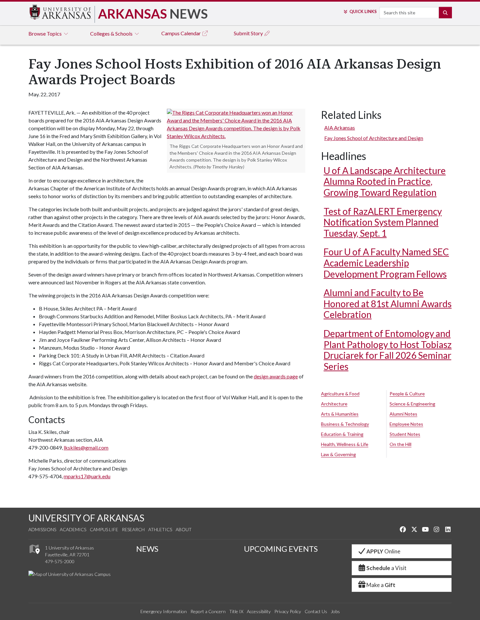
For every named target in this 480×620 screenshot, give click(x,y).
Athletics (160, 529)
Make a (380, 584)
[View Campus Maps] (34, 555)
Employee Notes (406, 424)
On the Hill (400, 444)
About (184, 529)
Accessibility (259, 611)
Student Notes (405, 434)
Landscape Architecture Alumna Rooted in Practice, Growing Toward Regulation (385, 181)
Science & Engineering (412, 403)
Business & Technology (345, 424)
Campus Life (104, 529)
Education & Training (342, 434)
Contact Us (316, 611)
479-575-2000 (59, 561)
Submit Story (249, 33)
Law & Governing (338, 454)
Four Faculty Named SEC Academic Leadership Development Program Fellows (386, 262)
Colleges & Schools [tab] (112, 33)
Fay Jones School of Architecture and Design (373, 138)
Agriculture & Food (340, 393)
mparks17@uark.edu (87, 476)
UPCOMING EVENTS (281, 548)
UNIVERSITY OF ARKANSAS (86, 517)
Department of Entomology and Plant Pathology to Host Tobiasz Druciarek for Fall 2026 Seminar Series (388, 350)
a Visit (386, 567)
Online (383, 551)
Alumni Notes (403, 414)
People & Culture (407, 393)
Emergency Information (163, 611)
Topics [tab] (45, 33)
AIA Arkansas (339, 127)
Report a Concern (208, 611)
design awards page (276, 376)
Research (133, 529)
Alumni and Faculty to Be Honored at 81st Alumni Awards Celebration (388, 303)
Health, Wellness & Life (344, 444)
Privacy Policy (287, 611)
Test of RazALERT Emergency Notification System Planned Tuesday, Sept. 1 (383, 222)
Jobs (335, 611)
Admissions (42, 529)
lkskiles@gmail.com (86, 447)
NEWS (147, 548)
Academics (73, 529)
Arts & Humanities (340, 414)
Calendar (181, 33)
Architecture (334, 403)
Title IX (236, 611)
